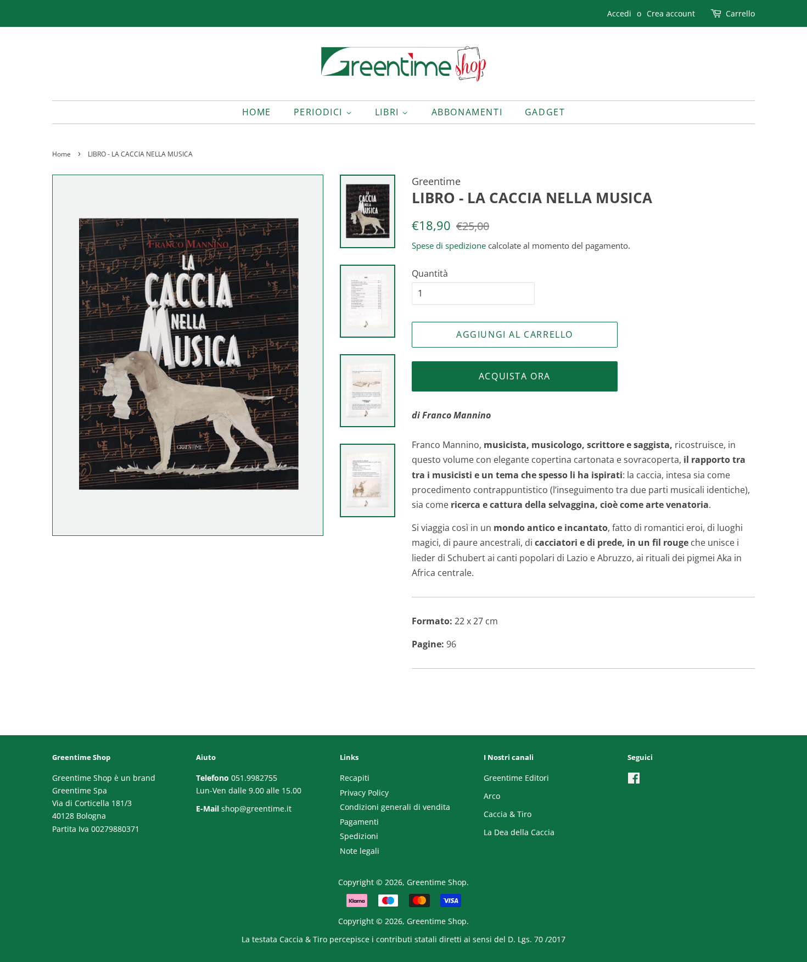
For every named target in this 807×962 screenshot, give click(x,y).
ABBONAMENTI (467, 112)
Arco (492, 796)
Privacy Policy (364, 792)
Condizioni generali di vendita (395, 807)
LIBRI (388, 112)
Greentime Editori (516, 778)
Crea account (671, 13)
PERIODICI (320, 112)
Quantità (430, 273)
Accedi (619, 13)
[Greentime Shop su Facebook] (633, 780)
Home (256, 112)
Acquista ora (515, 376)
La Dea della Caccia (519, 832)
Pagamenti (359, 821)
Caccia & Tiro (507, 814)
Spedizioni (359, 836)
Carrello (740, 13)
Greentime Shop (437, 882)
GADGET (545, 112)
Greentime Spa (79, 790)
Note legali (359, 851)
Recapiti (354, 778)
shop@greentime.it (256, 808)
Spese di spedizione (449, 245)
